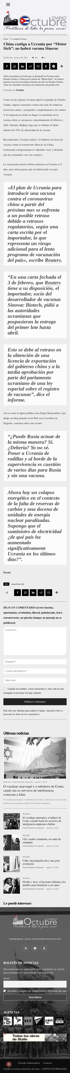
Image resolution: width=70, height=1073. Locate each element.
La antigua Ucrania (18, 39)
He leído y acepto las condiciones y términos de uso (36, 991)
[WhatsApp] (14, 66)
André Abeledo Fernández (23, 782)
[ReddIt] (30, 66)
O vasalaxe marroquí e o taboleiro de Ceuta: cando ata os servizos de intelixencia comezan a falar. (33, 790)
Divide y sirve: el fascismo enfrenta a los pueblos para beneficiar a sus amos (44, 883)
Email (6, 978)
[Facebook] (6, 66)
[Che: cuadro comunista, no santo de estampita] (11, 842)
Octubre (20, 90)
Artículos (7, 782)
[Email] (38, 66)
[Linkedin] (22, 66)
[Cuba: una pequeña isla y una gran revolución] (11, 864)
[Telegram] (53, 66)
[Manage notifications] (9, 1064)
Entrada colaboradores (29, 1063)
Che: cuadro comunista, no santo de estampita (42, 840)
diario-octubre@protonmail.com (42, 938)
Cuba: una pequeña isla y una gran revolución (41, 862)
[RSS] (25, 948)
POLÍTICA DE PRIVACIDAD (54, 1068)
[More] (61, 66)
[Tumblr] (45, 66)
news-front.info (17, 584)
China (5, 39)
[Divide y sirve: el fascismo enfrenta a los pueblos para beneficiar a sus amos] (11, 885)
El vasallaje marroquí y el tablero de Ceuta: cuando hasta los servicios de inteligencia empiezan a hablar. (42, 821)
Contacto (47, 1063)
